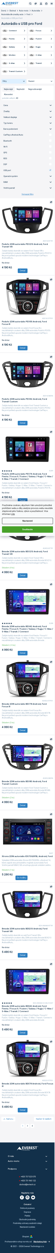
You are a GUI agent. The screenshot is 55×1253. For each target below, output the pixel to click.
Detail (22, 270)
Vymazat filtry (28, 194)
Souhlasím (27, 529)
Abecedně (8, 94)
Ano (27, 134)
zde (13, 514)
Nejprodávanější (35, 89)
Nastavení (27, 521)
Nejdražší (20, 89)
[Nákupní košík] (46, 4)
